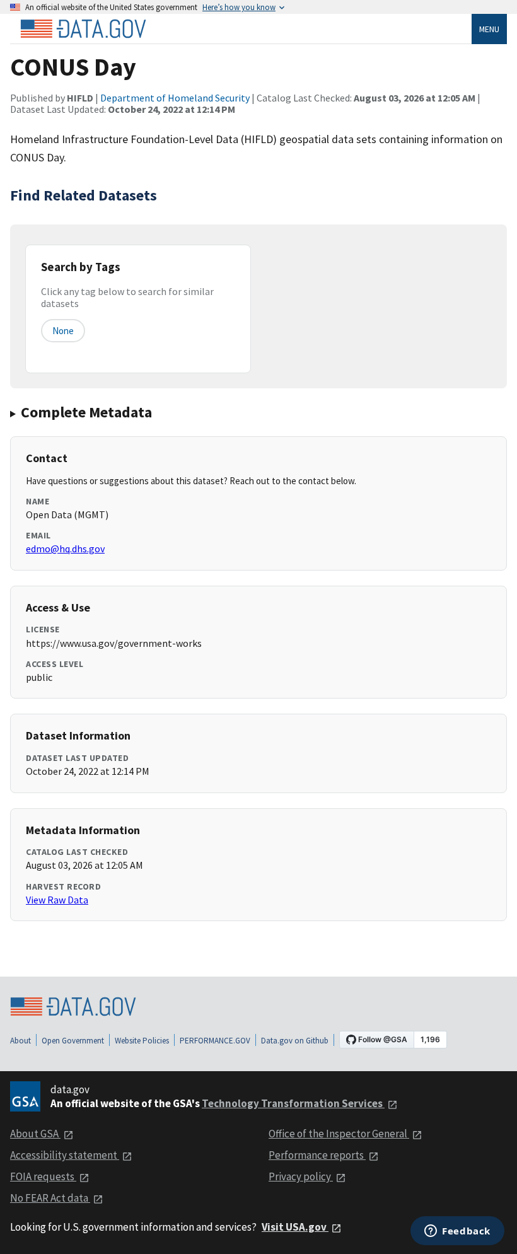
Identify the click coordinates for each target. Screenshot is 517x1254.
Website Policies (142, 1040)
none (63, 331)
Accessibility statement (64, 1155)
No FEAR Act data (50, 1198)
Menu (489, 29)
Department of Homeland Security (175, 97)
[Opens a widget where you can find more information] (457, 1232)
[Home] (83, 29)
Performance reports (317, 1155)
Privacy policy (301, 1176)
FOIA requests (43, 1176)
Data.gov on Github (294, 1040)
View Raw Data (57, 899)
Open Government (73, 1040)
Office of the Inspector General (339, 1134)
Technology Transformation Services (293, 1103)
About (20, 1040)
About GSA (35, 1134)
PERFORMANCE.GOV (215, 1040)
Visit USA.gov (295, 1227)
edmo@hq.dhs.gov (65, 548)
